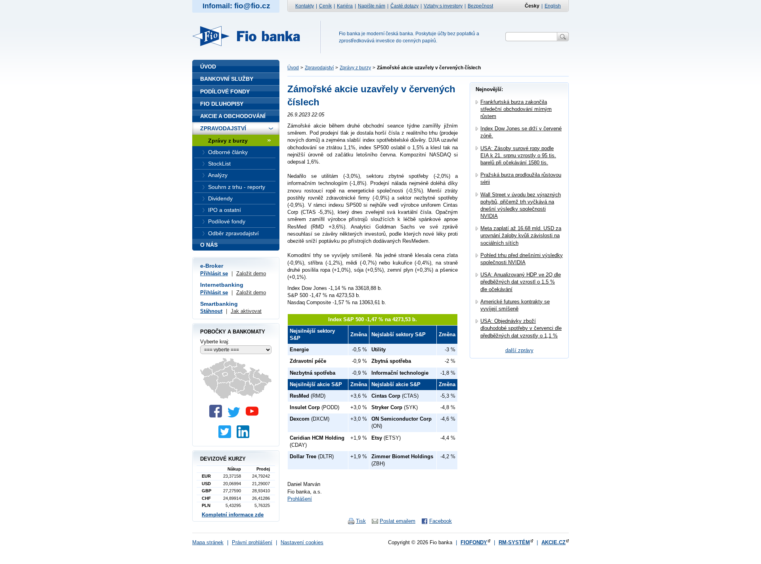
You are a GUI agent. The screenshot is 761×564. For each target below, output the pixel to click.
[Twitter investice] (226, 436)
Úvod (293, 67)
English (553, 6)
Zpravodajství (319, 67)
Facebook (440, 521)
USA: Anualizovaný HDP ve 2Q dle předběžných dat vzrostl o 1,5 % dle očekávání (520, 282)
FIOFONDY (474, 542)
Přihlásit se (214, 273)
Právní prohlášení (252, 542)
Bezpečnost (480, 6)
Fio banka (251, 36)
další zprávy (519, 350)
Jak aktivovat (246, 311)
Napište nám (371, 6)
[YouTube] (254, 416)
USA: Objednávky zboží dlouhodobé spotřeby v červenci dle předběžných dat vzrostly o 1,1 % (521, 328)
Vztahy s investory (443, 6)
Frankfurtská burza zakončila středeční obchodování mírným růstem (516, 109)
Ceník (325, 6)
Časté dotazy (404, 6)
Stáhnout (211, 311)
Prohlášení (299, 499)
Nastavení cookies (302, 542)
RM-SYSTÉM (514, 542)
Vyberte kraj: (214, 342)
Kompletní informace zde (233, 515)
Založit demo (251, 273)
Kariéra (345, 6)
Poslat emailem (397, 521)
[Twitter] (236, 416)
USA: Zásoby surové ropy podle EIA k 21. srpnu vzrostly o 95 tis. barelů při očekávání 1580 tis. (518, 155)
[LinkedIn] (245, 436)
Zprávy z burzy (355, 67)
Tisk (361, 521)
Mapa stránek (208, 542)
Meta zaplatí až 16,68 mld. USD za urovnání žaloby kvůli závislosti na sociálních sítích (520, 235)
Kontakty (304, 6)
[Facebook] (217, 416)
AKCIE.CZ (553, 542)
